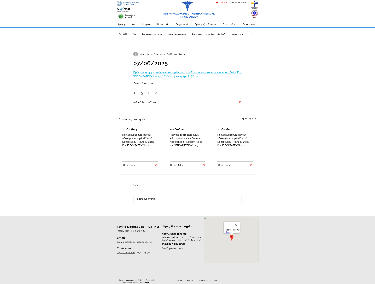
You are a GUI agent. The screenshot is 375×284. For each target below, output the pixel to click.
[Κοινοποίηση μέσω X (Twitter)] (141, 93)
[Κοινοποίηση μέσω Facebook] (134, 93)
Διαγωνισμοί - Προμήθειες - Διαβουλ (208, 34)
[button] (221, 2)
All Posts (123, 34)
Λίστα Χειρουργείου (177, 34)
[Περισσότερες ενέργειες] (240, 54)
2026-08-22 (177, 129)
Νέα (134, 34)
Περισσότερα (237, 34)
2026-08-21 (224, 129)
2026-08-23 (129, 129)
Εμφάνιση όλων (249, 118)
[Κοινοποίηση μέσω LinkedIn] (149, 93)
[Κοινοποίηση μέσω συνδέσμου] (156, 93)
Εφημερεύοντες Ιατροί (152, 34)
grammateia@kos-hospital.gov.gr (135, 242)
